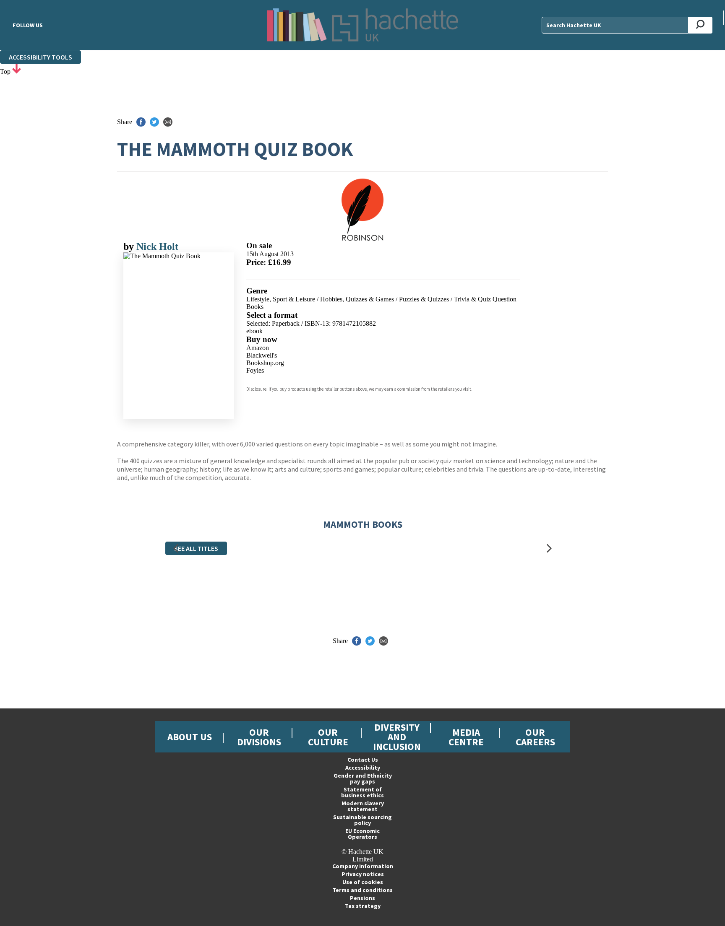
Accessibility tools (40, 57)
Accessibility (362, 767)
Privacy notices (363, 874)
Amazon (257, 347)
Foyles (255, 370)
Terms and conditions (362, 890)
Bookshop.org (265, 362)
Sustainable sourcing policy (362, 820)
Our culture (328, 737)
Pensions (362, 898)
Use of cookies (362, 882)
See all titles (196, 548)
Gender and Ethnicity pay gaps (363, 778)
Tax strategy (363, 906)
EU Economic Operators (362, 833)
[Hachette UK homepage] (362, 25)
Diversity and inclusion (397, 736)
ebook (254, 331)
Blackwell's (261, 355)
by (129, 246)
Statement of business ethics (362, 792)
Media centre (466, 737)
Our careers (535, 737)
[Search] (700, 25)
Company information (362, 866)
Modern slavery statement (363, 806)
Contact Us (362, 759)
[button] (176, 548)
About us (189, 737)
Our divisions (259, 737)
